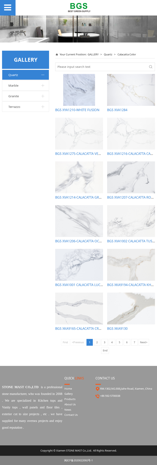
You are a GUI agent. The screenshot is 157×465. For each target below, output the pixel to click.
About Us (70, 404)
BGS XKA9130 (117, 328)
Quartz (13, 75)
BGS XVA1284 (117, 110)
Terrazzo (14, 107)
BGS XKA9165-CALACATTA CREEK (79, 328)
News (67, 409)
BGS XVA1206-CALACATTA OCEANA (81, 241)
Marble (13, 85)
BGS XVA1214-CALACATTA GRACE (80, 197)
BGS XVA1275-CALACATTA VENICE (80, 153)
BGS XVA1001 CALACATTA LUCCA (79, 285)
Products (69, 399)
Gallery (68, 394)
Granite (13, 96)
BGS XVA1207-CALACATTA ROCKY (132, 197)
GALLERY (93, 54)
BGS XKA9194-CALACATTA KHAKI (131, 285)
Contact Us (71, 415)
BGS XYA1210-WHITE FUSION (77, 110)
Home (68, 388)
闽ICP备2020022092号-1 (78, 460)
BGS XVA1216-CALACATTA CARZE (131, 153)
